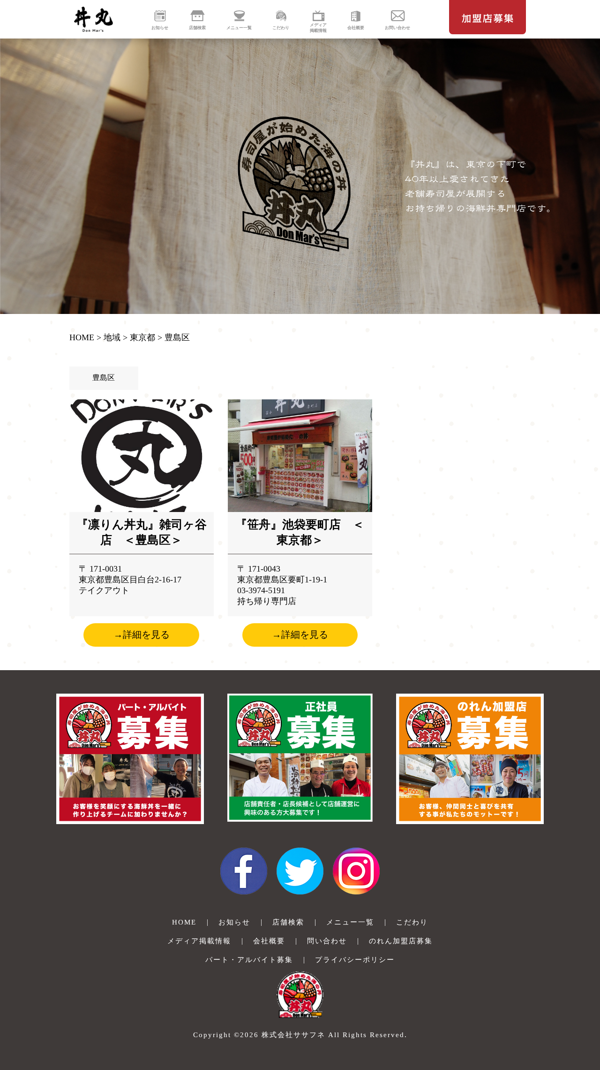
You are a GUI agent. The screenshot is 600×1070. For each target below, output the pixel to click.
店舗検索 (288, 922)
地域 (112, 337)
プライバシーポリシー (355, 959)
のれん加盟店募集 (401, 941)
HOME (81, 337)
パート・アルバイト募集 (249, 959)
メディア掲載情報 (199, 941)
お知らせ (234, 922)
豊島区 (177, 337)
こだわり (412, 922)
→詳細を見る (141, 634)
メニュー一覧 (350, 922)
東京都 (142, 337)
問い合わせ (327, 941)
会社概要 (269, 941)
